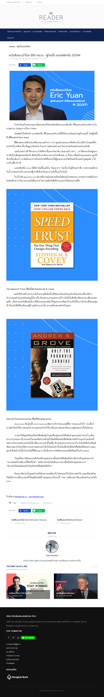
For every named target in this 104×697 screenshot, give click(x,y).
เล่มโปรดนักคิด (62, 31)
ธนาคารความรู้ (11, 648)
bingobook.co (21, 496)
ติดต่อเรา (39, 2)
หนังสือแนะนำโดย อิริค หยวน (29, 503)
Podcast (10, 38)
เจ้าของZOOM (47, 503)
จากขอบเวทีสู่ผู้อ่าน (13, 644)
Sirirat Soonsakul (33, 59)
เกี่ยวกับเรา (29, 2)
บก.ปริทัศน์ (10, 652)
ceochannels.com (36, 496)
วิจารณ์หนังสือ (37, 31)
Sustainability (75, 31)
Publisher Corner (13, 655)
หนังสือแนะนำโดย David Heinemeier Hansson (29, 520)
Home (12, 46)
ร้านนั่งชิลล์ (10, 663)
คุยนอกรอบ (27, 31)
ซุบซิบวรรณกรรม (12, 659)
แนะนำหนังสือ (87, 31)
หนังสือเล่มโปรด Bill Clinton (65, 593)
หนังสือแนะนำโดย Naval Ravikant (69, 520)
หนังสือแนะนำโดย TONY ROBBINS (20, 593)
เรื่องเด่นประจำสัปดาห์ (14, 31)
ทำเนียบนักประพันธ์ (50, 31)
